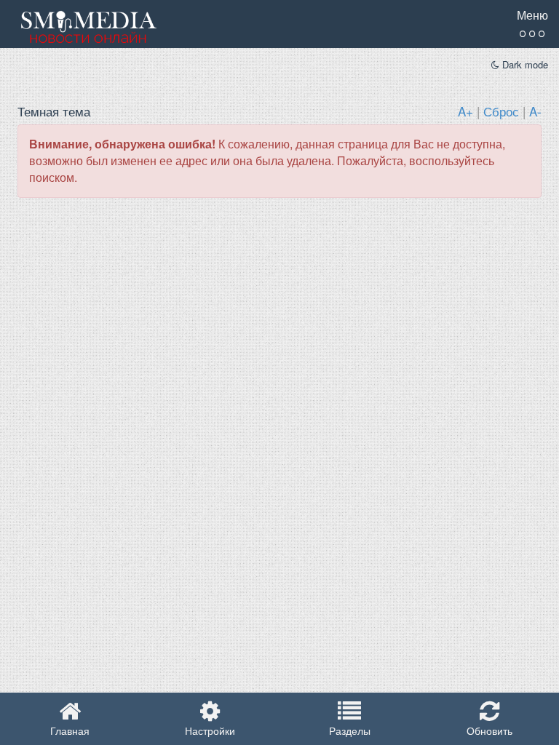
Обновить (489, 730)
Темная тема (53, 111)
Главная (70, 730)
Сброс (501, 111)
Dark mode (523, 64)
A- (535, 111)
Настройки (210, 730)
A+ (465, 111)
